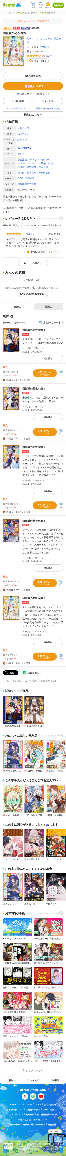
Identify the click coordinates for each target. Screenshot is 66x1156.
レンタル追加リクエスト (18, 108)
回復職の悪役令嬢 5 (33, 598)
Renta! (6, 680)
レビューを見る (31, 263)
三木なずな (29, 903)
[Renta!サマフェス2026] (18, 5)
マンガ (21, 153)
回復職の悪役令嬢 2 (33, 388)
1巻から (7, 322)
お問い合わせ (50, 1104)
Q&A (38, 1104)
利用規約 (30, 1114)
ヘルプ (30, 1104)
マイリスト (49, 101)
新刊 (11, 1080)
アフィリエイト (16, 1114)
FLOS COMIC (25, 178)
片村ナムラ (33, 38)
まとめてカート (52, 322)
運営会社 (52, 1124)
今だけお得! (44, 172)
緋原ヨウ (22, 139)
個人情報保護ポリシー (47, 1114)
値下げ (21, 172)
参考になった (37, 251)
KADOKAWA (24, 148)
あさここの (8, 903)
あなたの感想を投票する (32, 294)
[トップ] (9, 4)
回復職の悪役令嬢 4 (33, 520)
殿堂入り (31, 172)
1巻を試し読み (33, 76)
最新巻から (20, 322)
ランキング (32, 1080)
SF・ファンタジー (39, 159)
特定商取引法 (25, 1119)
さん (30, 234)
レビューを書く (39, 60)
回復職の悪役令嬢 (26, 184)
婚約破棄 (31, 167)
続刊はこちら (31, 114)
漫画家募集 (15, 1124)
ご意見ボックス (33, 1109)
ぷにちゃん (46, 38)
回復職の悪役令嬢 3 (33, 447)
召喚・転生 (47, 163)
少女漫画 (44, 46)
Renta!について (17, 1104)
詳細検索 (55, 1080)
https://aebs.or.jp (23, 1152)
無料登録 (58, 5)
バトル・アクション (28, 163)
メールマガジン (50, 1109)
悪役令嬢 (43, 167)
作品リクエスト (16, 1109)
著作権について (41, 1119)
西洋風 (21, 167)
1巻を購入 (33, 86)
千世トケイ (51, 903)
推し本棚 (19, 101)
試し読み (48, 358)
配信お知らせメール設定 (48, 108)
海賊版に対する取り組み (34, 1124)
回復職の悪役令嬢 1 (33, 330)
